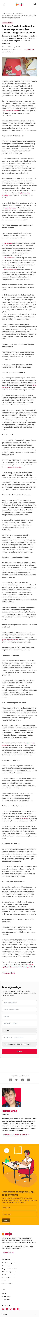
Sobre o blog (6, 1296)
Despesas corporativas (9, 1269)
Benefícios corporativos (10, 1263)
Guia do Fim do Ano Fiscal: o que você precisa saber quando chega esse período (19, 16)
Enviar (19, 1051)
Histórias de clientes (8, 1278)
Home (4, 1293)
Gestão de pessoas (8, 1275)
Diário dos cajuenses (8, 1272)
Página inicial (6, 13)
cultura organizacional (11, 111)
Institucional (6, 1281)
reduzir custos (23, 819)
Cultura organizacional (9, 1266)
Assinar (6, 1220)
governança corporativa (10, 640)
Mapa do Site (6, 1299)
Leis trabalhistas (17, 13)
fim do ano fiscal (8, 973)
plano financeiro (10, 208)
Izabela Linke (30, 49)
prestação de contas (14, 467)
